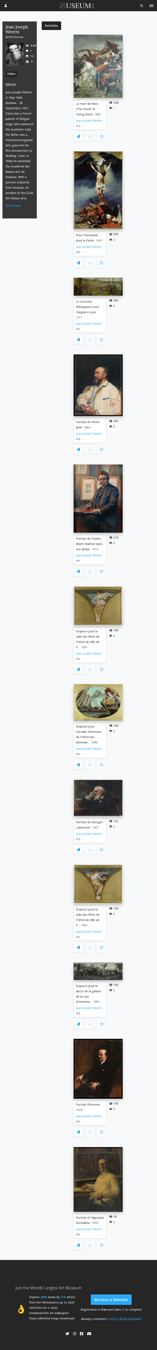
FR (78, 126)
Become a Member (111, 1299)
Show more (13, 205)
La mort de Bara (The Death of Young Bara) (87, 109)
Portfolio (51, 26)
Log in (112, 1318)
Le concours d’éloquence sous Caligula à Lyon (87, 307)
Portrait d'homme (88, 1104)
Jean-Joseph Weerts (89, 121)
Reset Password (130, 1318)
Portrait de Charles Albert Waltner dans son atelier (89, 544)
